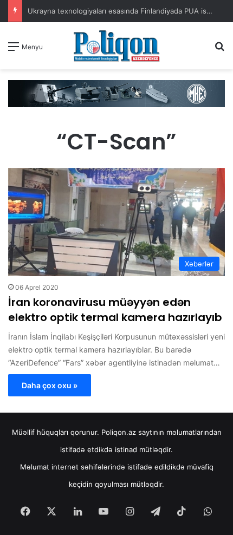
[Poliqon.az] (116, 46)
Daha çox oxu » (49, 385)
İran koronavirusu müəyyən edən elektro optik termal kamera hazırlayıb (115, 310)
